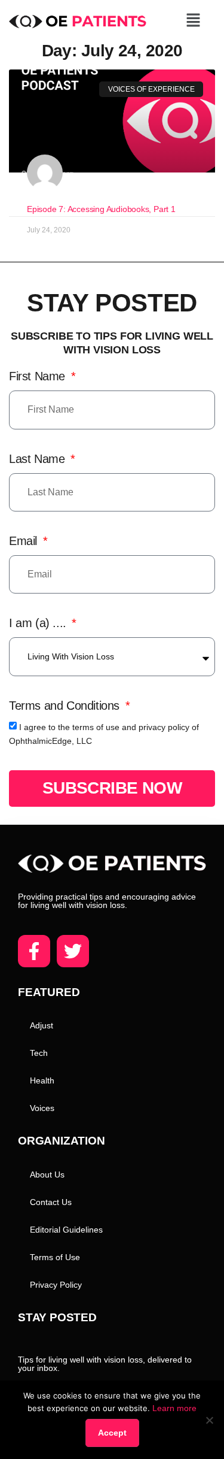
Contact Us (51, 1202)
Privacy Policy (56, 1285)
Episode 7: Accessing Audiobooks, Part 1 (101, 209)
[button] (193, 21)
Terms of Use (55, 1257)
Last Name (38, 458)
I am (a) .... (39, 622)
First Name (39, 376)
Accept (112, 1432)
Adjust (41, 1025)
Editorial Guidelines (66, 1229)
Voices (42, 1108)
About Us (47, 1174)
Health (42, 1080)
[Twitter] (73, 951)
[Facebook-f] (34, 951)
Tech (39, 1053)
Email (25, 540)
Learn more (174, 1408)
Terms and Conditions (66, 705)
